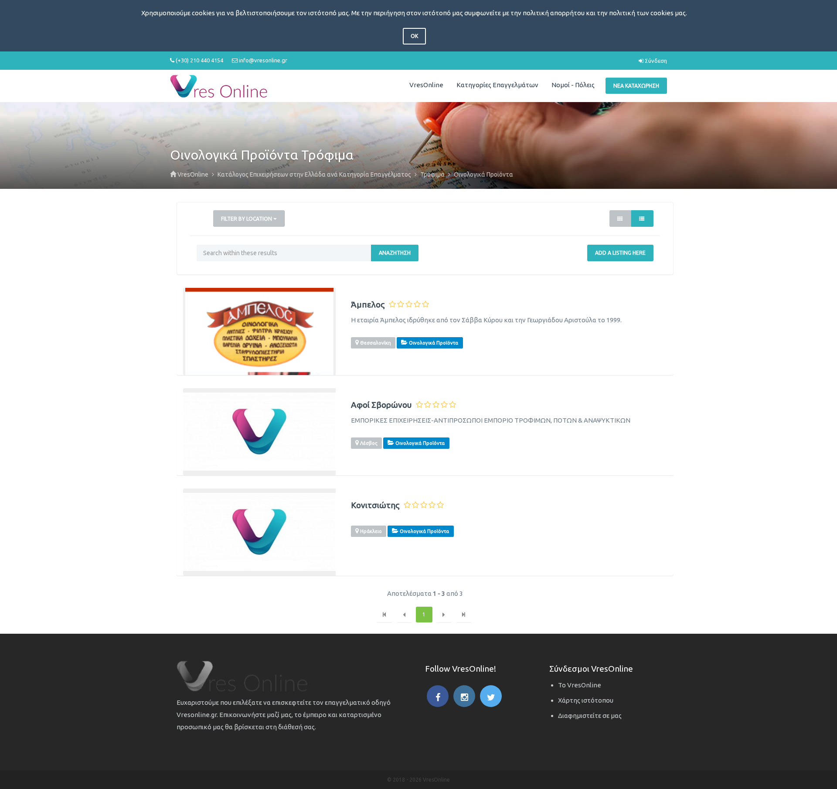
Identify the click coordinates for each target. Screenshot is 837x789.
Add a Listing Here (620, 253)
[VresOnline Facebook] (438, 696)
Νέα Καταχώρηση (636, 86)
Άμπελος (367, 304)
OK (414, 36)
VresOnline (426, 85)
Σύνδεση (655, 61)
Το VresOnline (579, 685)
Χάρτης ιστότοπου (585, 700)
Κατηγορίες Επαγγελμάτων (497, 85)
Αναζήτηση (395, 253)
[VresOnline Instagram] (464, 696)
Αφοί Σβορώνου (381, 405)
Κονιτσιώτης (375, 505)
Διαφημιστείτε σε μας (590, 715)
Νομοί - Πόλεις (573, 85)
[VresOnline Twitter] (491, 696)
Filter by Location (247, 219)
